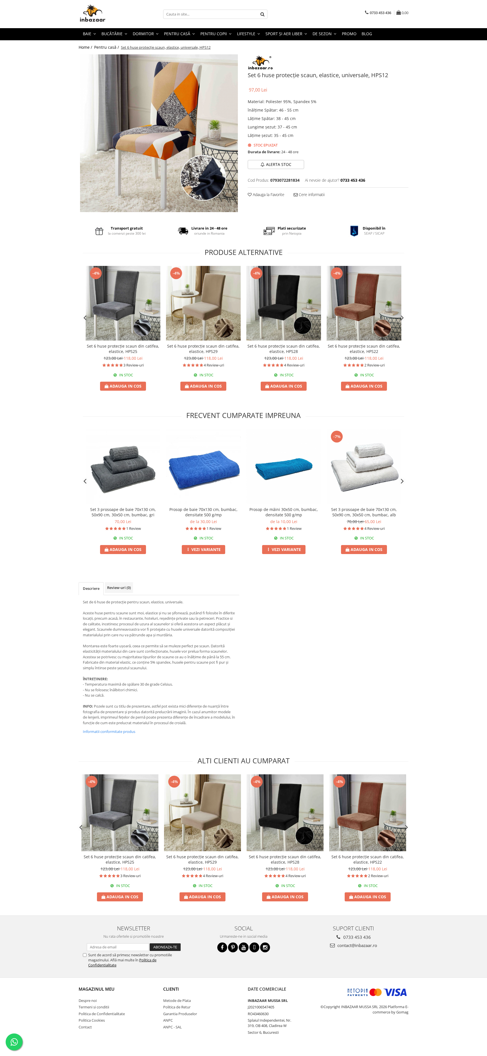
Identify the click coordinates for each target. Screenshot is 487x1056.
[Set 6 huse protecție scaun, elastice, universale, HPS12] (159, 133)
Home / (86, 47)
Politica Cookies (92, 1020)
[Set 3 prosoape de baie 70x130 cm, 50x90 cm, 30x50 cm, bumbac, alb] (364, 466)
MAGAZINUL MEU (96, 989)
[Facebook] (222, 947)
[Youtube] (244, 947)
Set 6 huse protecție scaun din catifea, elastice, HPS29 (203, 348)
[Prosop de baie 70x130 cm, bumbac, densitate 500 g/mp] (203, 466)
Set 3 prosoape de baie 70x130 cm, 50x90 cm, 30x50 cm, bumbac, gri (123, 512)
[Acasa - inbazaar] (107, 14)
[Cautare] (262, 14)
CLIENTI (171, 989)
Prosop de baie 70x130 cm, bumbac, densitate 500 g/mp (203, 512)
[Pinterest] (233, 947)
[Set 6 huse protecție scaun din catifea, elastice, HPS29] (203, 303)
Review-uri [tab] (119, 587)
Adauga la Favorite (268, 194)
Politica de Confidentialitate (102, 1013)
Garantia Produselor (180, 1013)
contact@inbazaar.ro (356, 945)
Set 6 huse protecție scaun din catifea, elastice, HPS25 (123, 348)
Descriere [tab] (91, 588)
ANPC (168, 1020)
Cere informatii (311, 194)
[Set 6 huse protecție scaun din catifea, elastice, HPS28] (283, 303)
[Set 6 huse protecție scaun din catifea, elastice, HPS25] (123, 303)
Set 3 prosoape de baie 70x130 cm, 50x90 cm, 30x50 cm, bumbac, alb (364, 512)
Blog (367, 33)
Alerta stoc (278, 164)
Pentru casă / (107, 47)
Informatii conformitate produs (109, 731)
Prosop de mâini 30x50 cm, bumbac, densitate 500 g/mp (283, 512)
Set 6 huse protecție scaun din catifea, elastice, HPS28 (283, 348)
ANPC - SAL (172, 1027)
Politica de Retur (177, 1007)
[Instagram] (265, 947)
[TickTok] (254, 947)
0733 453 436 (356, 937)
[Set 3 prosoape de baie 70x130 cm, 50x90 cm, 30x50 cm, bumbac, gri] (123, 466)
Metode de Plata (177, 1000)
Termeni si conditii (94, 1007)
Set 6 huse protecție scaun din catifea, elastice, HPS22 (364, 348)
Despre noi (88, 1000)
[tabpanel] (159, 133)
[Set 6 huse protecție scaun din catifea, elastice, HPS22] (364, 303)
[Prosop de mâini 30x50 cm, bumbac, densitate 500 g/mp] (283, 466)
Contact (85, 1027)
